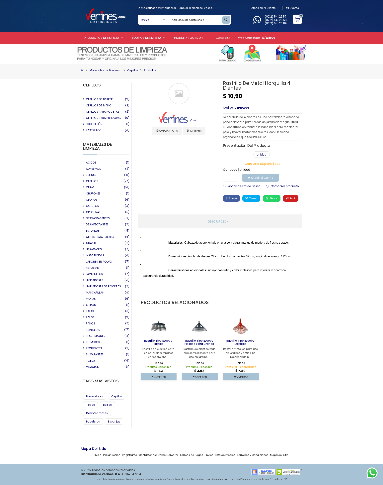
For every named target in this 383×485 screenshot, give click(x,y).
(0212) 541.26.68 (276, 20)
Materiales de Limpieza (105, 70)
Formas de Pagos (191, 455)
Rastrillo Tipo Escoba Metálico (240, 342)
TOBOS (91, 361)
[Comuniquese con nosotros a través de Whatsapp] (257, 22)
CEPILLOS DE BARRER (99, 99)
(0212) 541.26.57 (275, 16)
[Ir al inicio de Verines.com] (82, 70)
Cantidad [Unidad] (237, 170)
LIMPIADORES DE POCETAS (103, 286)
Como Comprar (168, 455)
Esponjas (114, 422)
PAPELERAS (93, 330)
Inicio (98, 455)
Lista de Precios (225, 455)
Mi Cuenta (292, 8)
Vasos (208, 8)
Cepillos (132, 70)
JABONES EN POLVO (99, 262)
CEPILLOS (92, 181)
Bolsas (107, 405)
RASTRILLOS (93, 130)
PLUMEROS (93, 342)
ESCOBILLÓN (94, 124)
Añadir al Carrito (261, 178)
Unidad (261, 155)
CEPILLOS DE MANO (99, 105)
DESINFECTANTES (97, 224)
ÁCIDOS (91, 163)
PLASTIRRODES (95, 336)
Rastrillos (150, 70)
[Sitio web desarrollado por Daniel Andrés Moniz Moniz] (263, 472)
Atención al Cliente (263, 8)
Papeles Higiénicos (190, 8)
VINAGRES (92, 367)
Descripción (218, 221)
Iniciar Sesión (111, 455)
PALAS (90, 311)
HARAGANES (94, 249)
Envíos (209, 455)
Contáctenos (147, 455)
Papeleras (93, 422)
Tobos (90, 405)
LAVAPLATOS (94, 274)
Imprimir (195, 131)
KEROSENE (92, 268)
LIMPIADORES (94, 280)
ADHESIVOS (93, 169)
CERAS (90, 187)
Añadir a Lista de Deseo (244, 185)
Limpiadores (168, 8)
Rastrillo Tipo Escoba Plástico (158, 342)
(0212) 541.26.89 (276, 23)
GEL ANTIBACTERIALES (100, 237)
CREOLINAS (93, 212)
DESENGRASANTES (98, 218)
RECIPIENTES (94, 348)
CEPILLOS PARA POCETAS (102, 112)
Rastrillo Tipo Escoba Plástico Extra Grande (199, 342)
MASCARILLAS (95, 293)
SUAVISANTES (95, 354)
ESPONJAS (93, 231)
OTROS (91, 305)
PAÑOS (90, 323)
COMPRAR (159, 376)
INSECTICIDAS (95, 255)
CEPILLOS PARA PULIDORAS (103, 118)
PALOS (90, 317)
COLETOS (92, 206)
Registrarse (129, 455)
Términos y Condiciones (252, 455)
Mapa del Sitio (279, 455)
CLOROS (91, 200)
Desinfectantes (97, 413)
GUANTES (92, 243)
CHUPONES (93, 193)
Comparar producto (285, 185)
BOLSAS (91, 175)
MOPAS (91, 299)
